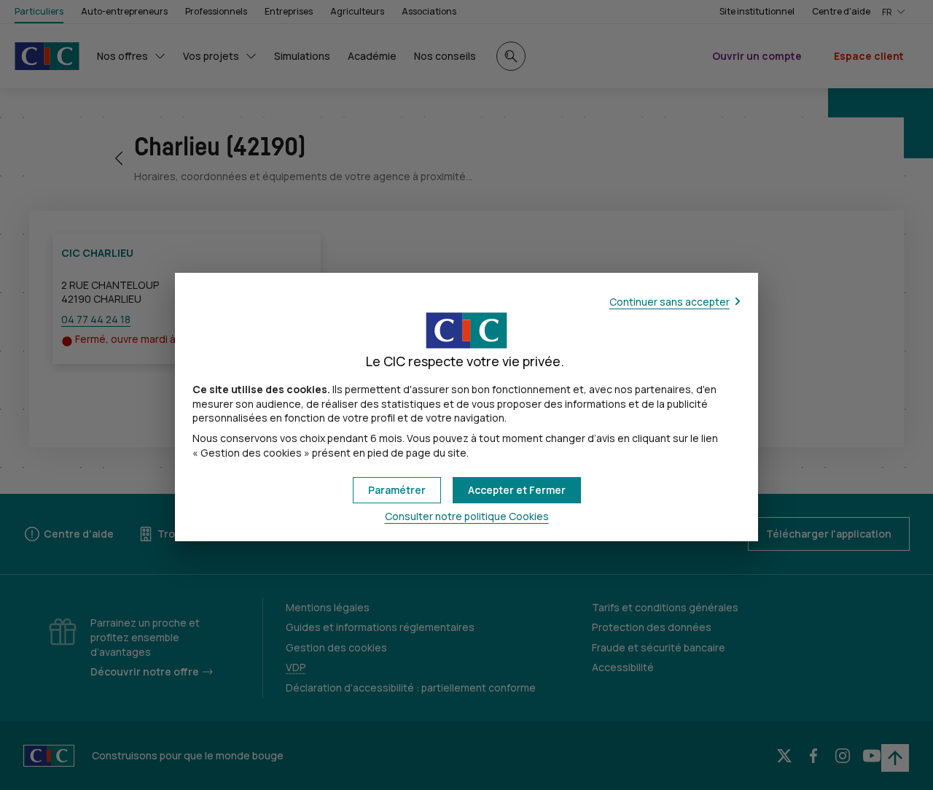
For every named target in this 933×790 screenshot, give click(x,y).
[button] (517, 490)
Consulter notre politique (467, 516)
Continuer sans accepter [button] (669, 302)
